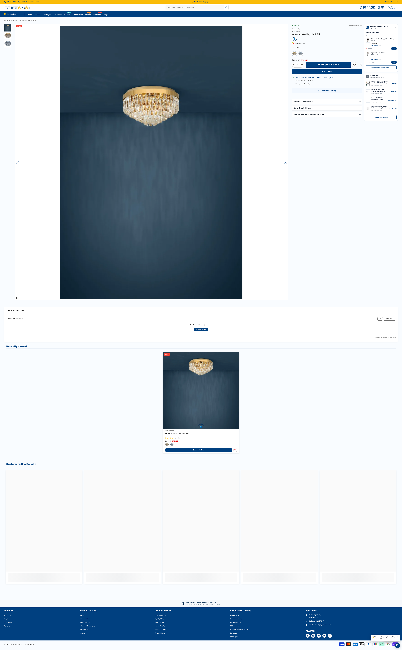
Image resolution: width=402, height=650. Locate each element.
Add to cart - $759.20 (328, 65)
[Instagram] (313, 636)
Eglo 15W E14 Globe (378, 53)
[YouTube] (324, 636)
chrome (172, 445)
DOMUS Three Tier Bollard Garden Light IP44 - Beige (379, 82)
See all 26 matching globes (381, 67)
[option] (151, 162)
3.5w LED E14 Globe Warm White (382, 39)
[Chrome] (300, 53)
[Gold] (294, 53)
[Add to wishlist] (235, 450)
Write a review (201, 329)
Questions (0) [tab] (20, 318)
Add (394, 48)
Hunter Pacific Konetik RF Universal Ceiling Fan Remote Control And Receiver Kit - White (380, 107)
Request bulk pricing (328, 91)
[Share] (360, 64)
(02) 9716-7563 (321, 621)
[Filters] (380, 319)
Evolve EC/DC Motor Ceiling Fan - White (377, 98)
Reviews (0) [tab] (11, 318)
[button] (17, 162)
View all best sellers (381, 117)
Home (6, 20)
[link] (354, 64)
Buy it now (327, 72)
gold (167, 445)
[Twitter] (330, 636)
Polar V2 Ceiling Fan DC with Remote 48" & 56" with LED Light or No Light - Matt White (378, 90)
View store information (303, 84)
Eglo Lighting (296, 29)
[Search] (226, 7)
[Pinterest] (319, 636)
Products (14, 20)
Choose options (198, 450)
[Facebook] (308, 636)
